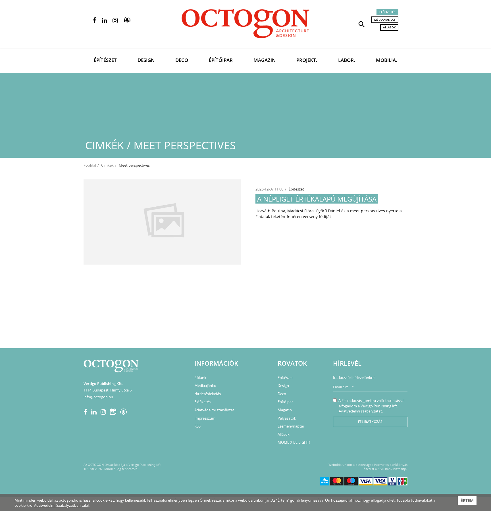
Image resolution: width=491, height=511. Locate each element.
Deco (181, 60)
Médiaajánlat (385, 20)
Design (146, 60)
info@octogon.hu (98, 396)
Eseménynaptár (291, 426)
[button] (361, 23)
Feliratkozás (370, 421)
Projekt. (306, 60)
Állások (389, 27)
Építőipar (221, 60)
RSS (197, 426)
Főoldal (90, 165)
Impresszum (204, 418)
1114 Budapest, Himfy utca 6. (108, 390)
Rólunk (200, 377)
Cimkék (107, 165)
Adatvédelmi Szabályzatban (57, 505)
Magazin (264, 60)
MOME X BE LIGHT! (294, 442)
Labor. (346, 60)
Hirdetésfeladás (207, 393)
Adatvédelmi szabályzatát (360, 411)
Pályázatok (287, 418)
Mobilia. (386, 60)
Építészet (105, 60)
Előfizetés (387, 12)
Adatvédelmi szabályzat (214, 409)
